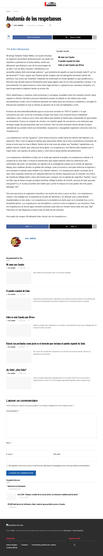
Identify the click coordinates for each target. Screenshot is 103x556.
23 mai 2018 (12, 507)
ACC (13, 530)
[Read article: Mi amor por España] (18, 278)
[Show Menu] (7, 4)
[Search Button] (96, 4)
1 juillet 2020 (23, 497)
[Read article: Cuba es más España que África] (18, 330)
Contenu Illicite (11, 547)
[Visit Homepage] (51, 3)
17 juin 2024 (21, 268)
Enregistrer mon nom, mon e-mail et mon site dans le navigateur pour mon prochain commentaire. (49, 465)
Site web (56, 454)
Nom (9, 443)
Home (8, 11)
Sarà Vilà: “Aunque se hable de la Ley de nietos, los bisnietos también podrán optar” (48, 494)
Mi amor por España (66, 57)
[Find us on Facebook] (70, 545)
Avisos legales (11, 545)
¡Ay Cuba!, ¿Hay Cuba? (16, 369)
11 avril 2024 (21, 373)
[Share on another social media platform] (95, 37)
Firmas (15, 11)
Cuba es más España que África (71, 64)
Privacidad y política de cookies (44, 545)
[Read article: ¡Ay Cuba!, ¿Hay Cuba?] (18, 383)
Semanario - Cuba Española (73, 530)
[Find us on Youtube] (83, 545)
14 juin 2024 (21, 321)
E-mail (9, 454)
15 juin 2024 (21, 294)
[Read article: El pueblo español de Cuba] (18, 304)
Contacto (24, 545)
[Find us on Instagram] (79, 545)
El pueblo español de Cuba (69, 61)
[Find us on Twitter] (74, 545)
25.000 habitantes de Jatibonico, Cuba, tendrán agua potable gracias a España (36, 504)
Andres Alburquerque (20, 49)
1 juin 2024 (21, 347)
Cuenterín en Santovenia (16, 486)
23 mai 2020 (31, 25)
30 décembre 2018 (15, 489)
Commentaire (12, 411)
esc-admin (18, 25)
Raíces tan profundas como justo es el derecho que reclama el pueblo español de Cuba (45, 343)
